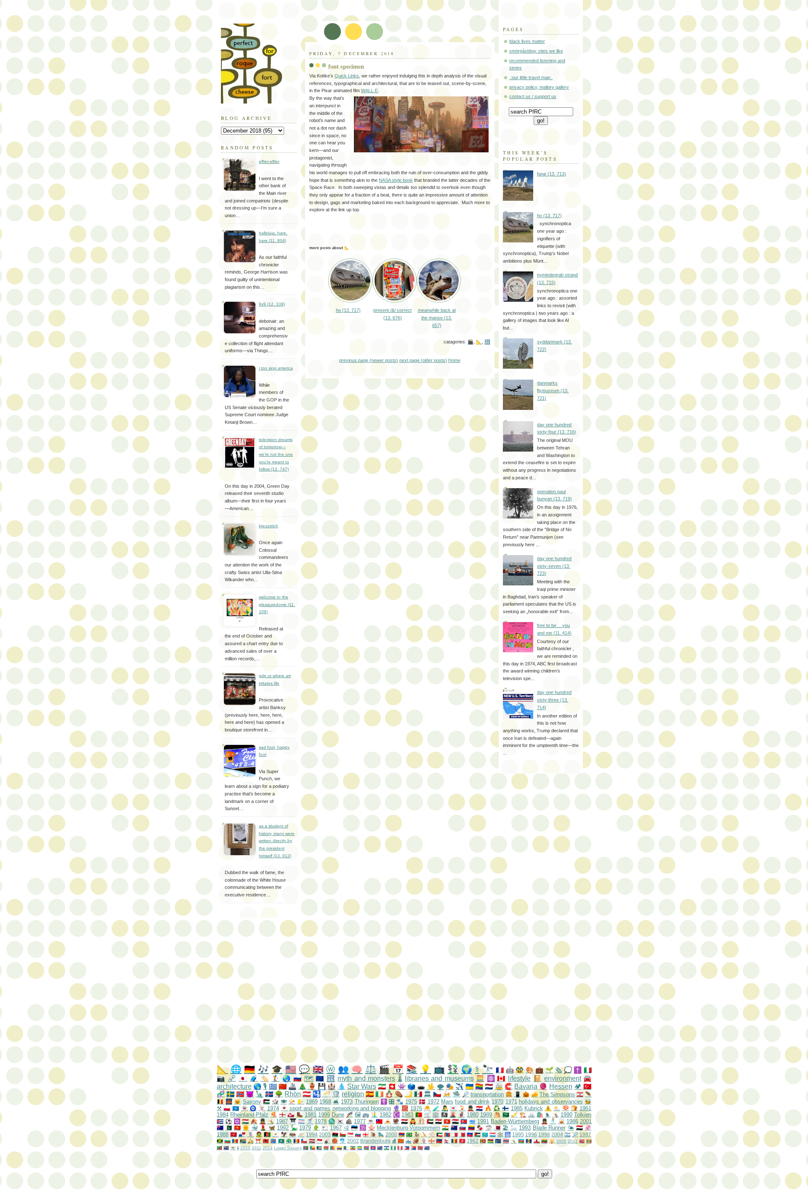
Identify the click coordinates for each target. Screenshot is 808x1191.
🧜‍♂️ (374, 1114)
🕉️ (362, 1128)
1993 (525, 1128)
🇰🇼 (439, 1134)
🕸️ (500, 1134)
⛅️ (556, 1108)
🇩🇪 (249, 1069)
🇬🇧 (318, 1069)
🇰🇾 (380, 1148)
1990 (566, 1114)
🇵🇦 (242, 1134)
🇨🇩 (273, 1140)
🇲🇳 (447, 1134)
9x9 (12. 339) (272, 304)
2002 (353, 1140)
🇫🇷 (500, 1070)
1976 (416, 1108)
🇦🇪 (430, 1121)
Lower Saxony (288, 1148)
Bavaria (525, 1086)
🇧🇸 (319, 1148)
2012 (573, 1141)
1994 (312, 1134)
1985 (517, 1108)
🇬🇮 (537, 1140)
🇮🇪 (379, 1094)
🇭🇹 (470, 1134)
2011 (256, 1148)
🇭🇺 (245, 1121)
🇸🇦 (505, 1114)
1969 (312, 1101)
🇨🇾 (275, 1134)
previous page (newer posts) (368, 360)
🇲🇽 (418, 1094)
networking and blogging (361, 1108)
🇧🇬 (227, 1140)
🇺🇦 (469, 1086)
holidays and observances (551, 1101)
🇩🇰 (422, 1101)
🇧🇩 (305, 1148)
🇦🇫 (267, 1134)
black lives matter (527, 41)
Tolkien (582, 1114)
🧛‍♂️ (412, 1121)
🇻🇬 (427, 1148)
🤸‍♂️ (513, 1140)
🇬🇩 (589, 1141)
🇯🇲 (220, 1140)
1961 (585, 1108)
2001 (586, 1121)
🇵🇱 (226, 1108)
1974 (273, 1108)
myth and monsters (366, 1078)
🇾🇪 (579, 1128)
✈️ (459, 1086)
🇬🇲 (366, 1148)
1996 (531, 1134)
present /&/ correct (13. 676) (392, 314)
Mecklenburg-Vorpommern (408, 1128)
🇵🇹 (418, 1114)
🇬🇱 (290, 1114)
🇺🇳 (235, 1108)
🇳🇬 (393, 1148)
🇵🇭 (406, 1148)
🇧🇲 (582, 1141)
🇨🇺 (220, 1121)
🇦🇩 (296, 1140)
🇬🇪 (365, 1134)
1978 (321, 1121)
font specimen (346, 66)
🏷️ (264, 1078)
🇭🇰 (447, 1121)
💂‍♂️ (470, 1108)
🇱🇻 (312, 1140)
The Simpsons (557, 1094)
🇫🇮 (505, 1108)
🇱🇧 (580, 1094)
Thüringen (367, 1101)
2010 (245, 1148)
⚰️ (399, 1094)
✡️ (237, 1121)
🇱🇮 (439, 1140)
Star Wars (361, 1086)
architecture (234, 1086)
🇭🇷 (479, 1108)
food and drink (472, 1101)
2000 (391, 1134)
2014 (268, 1148)
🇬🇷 (273, 1086)
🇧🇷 (409, 1134)
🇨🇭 (392, 1086)
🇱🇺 (492, 1134)
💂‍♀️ (262, 1121)
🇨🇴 (339, 1148)
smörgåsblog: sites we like (536, 50)
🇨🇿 (437, 1094)
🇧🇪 (220, 1101)
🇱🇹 (544, 1140)
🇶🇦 (497, 1128)
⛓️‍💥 (232, 1078)
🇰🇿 (485, 1134)
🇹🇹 (420, 1148)
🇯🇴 (477, 1134)
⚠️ (548, 1108)
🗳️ (411, 1086)
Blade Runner (549, 1128)
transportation (487, 1094)
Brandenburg (375, 1140)
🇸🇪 (230, 1094)
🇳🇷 (498, 1140)
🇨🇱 (304, 1140)
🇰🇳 (219, 1148)
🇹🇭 (506, 1140)
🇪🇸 (370, 1094)
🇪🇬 (438, 1121)
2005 (561, 1141)
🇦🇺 (220, 1128)
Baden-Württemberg (515, 1121)
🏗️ (522, 1114)
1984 (223, 1114)
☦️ (383, 1101)
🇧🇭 (462, 1134)
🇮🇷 (382, 1086)
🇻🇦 (300, 1101)
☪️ (396, 1114)
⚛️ (491, 1078)
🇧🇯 (312, 1148)
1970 (497, 1101)
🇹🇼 (379, 1121)
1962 (472, 1140)
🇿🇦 (243, 1140)
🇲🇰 (401, 1140)
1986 (572, 1121)
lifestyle (519, 1078)
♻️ (496, 1108)
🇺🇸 (290, 1069)
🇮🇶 (455, 1121)
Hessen (560, 1086)
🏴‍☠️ (444, 1114)
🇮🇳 (445, 1128)
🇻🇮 (233, 1148)
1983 (407, 1114)
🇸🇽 (413, 1148)
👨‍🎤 (444, 1108)
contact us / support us (532, 96)
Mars (447, 1101)
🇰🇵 (463, 1121)
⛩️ (258, 1140)
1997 (585, 1134)
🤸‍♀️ (555, 1114)
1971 (511, 1101)
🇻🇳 (237, 1128)
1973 (347, 1101)
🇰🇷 (340, 1121)
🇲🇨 (319, 1140)
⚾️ (432, 1134)
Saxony (252, 1101)
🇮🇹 (588, 1070)
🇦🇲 (402, 1134)
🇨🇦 (501, 1078)
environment (562, 1078)
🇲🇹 (455, 1134)
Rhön (292, 1094)
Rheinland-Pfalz (249, 1114)
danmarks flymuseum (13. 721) (553, 390)
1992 (283, 1128)
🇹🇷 (587, 1086)
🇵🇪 (400, 1148)
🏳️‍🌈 (479, 1086)
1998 (544, 1134)
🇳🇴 (240, 1094)
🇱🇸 (386, 1148)
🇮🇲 (233, 1134)
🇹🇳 (462, 1140)
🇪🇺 (320, 1078)
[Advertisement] (421, 991)
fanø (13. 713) (551, 173)
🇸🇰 (462, 1128)
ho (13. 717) (549, 215)
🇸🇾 (404, 1121)
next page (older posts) (423, 360)
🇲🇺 (490, 1140)
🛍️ (540, 1114)
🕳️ (421, 1086)
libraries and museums (439, 1078)
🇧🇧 (529, 1140)
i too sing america (276, 368)
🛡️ (336, 1094)
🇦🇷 (567, 1134)
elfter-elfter (269, 161)
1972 (433, 1101)
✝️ (578, 1070)
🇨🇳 (283, 1086)
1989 (486, 1114)
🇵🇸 (266, 1101)
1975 (411, 1101)
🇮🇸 (269, 1094)
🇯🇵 (243, 1078)
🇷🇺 (297, 1078)
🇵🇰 (228, 1128)
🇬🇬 (431, 1140)
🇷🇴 (454, 1140)
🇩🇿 (346, 1148)
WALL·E (369, 90)
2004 (557, 1134)
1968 (325, 1101)
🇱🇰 (483, 1140)
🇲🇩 (235, 1140)
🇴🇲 (343, 1134)
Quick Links (347, 75)
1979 (305, 1128)
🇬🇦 (359, 1148)
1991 (483, 1121)
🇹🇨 (226, 1148)
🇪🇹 (353, 1148)
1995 (518, 1134)
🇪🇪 (354, 1128)
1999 (324, 1114)
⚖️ (370, 1069)
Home (454, 360)
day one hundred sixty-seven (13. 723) (554, 566)
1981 (310, 1114)
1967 (336, 1128)
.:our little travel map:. (531, 77)
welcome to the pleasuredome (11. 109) (277, 604)
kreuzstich (268, 526)
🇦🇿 (521, 1140)
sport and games (310, 1108)
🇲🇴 (281, 1140)
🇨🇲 (332, 1148)
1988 (223, 1134)
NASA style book (396, 180)
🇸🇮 (358, 1134)
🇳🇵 (447, 1140)
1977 (360, 1121)
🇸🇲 (408, 1140)
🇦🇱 (266, 1140)
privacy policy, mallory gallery (539, 87)
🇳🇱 (489, 1086)
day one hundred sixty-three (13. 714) (554, 700)
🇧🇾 (326, 1148)
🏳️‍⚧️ (301, 1121)
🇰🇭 (373, 1148)
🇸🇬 (350, 1134)
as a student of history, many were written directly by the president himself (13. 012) (277, 841)
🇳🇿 (454, 1128)
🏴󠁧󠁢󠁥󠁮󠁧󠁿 (282, 1114)
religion (353, 1094)
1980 (472, 1114)
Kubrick (533, 1108)
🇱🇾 (335, 1134)
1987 (282, 1121)
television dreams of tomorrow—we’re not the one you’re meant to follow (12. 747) (276, 454)
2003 (325, 1134)
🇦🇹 (307, 1094)
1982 (385, 1114)
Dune (338, 1114)
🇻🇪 (471, 1128)
